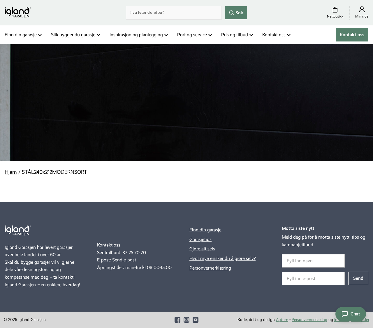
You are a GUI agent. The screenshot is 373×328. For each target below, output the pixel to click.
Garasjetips (200, 239)
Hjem (11, 172)
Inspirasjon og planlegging (136, 34)
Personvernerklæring (210, 268)
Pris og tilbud (234, 34)
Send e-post (124, 260)
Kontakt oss (274, 34)
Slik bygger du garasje (73, 34)
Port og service (192, 34)
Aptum (282, 319)
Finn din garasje (21, 34)
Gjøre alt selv (202, 248)
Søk (238, 12)
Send (358, 278)
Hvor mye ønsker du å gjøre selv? (222, 258)
